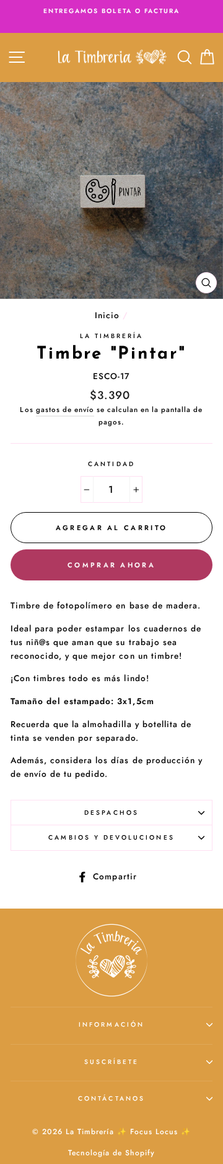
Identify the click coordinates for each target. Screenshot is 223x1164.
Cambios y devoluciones (111, 837)
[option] (111, 11)
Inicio (107, 315)
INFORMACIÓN (111, 1024)
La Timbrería (112, 336)
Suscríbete (111, 1061)
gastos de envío (65, 410)
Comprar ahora (111, 565)
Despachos (111, 812)
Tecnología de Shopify (111, 1152)
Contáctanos (111, 1098)
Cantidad (111, 464)
